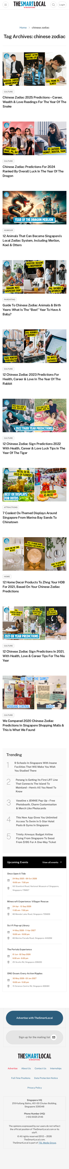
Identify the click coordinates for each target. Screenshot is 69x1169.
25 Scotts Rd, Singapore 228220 (27, 962)
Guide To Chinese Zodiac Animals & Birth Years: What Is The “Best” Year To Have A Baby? (32, 309)
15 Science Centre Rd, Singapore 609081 (31, 986)
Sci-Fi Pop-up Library (18, 925)
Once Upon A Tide (16, 873)
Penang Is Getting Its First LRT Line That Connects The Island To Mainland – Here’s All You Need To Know (37, 785)
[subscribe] (54, 1037)
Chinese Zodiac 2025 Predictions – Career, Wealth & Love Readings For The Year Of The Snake (34, 101)
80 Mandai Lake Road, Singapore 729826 (31, 914)
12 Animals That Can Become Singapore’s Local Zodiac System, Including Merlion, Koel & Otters (32, 240)
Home (23, 27)
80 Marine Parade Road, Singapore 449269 (32, 938)
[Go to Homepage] (29, 4)
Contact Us (40, 1068)
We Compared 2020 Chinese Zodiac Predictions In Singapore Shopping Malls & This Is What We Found (33, 725)
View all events (50, 862)
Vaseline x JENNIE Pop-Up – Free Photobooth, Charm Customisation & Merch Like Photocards (36, 804)
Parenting (9, 299)
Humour (8, 230)
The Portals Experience (19, 949)
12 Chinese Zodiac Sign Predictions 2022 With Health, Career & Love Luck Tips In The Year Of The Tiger (34, 448)
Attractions (10, 507)
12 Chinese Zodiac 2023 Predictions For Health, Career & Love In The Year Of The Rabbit (31, 379)
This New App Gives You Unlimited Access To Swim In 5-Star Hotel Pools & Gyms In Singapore (36, 821)
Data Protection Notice (46, 1078)
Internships (55, 1068)
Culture (8, 92)
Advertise (12, 1068)
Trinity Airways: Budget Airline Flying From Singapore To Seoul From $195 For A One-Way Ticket (36, 838)
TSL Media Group (47, 1142)
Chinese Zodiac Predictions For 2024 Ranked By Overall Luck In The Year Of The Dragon (33, 171)
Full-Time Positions (20, 1078)
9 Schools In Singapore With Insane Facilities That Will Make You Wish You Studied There (35, 766)
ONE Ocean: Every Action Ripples (24, 973)
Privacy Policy (34, 1087)
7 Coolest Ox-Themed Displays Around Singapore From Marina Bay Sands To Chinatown (30, 517)
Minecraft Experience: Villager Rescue (27, 901)
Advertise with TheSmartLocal (34, 1017)
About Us (26, 1068)
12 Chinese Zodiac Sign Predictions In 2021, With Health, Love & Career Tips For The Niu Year (34, 656)
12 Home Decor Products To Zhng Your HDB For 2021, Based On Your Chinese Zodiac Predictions (34, 586)
